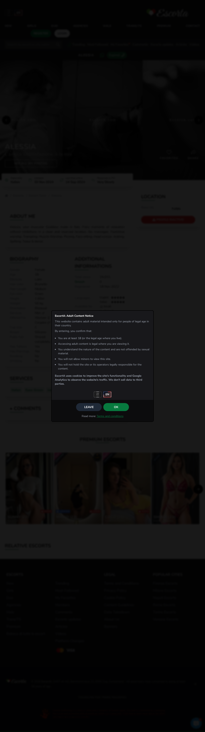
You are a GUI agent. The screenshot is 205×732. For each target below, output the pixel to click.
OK (116, 407)
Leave (89, 407)
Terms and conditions (110, 416)
